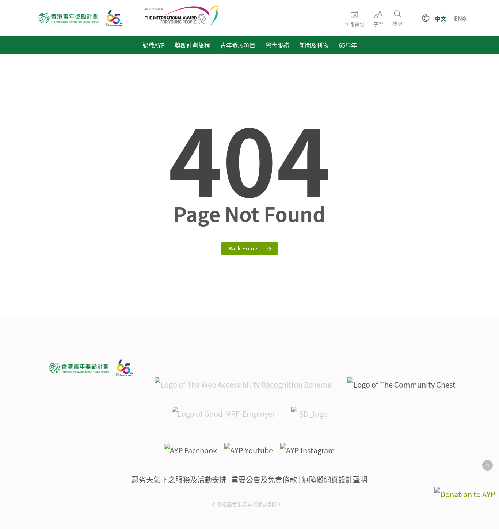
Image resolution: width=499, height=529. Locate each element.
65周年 (348, 45)
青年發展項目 (237, 45)
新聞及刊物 (313, 45)
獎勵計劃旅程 (192, 45)
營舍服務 (277, 45)
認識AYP (153, 45)
